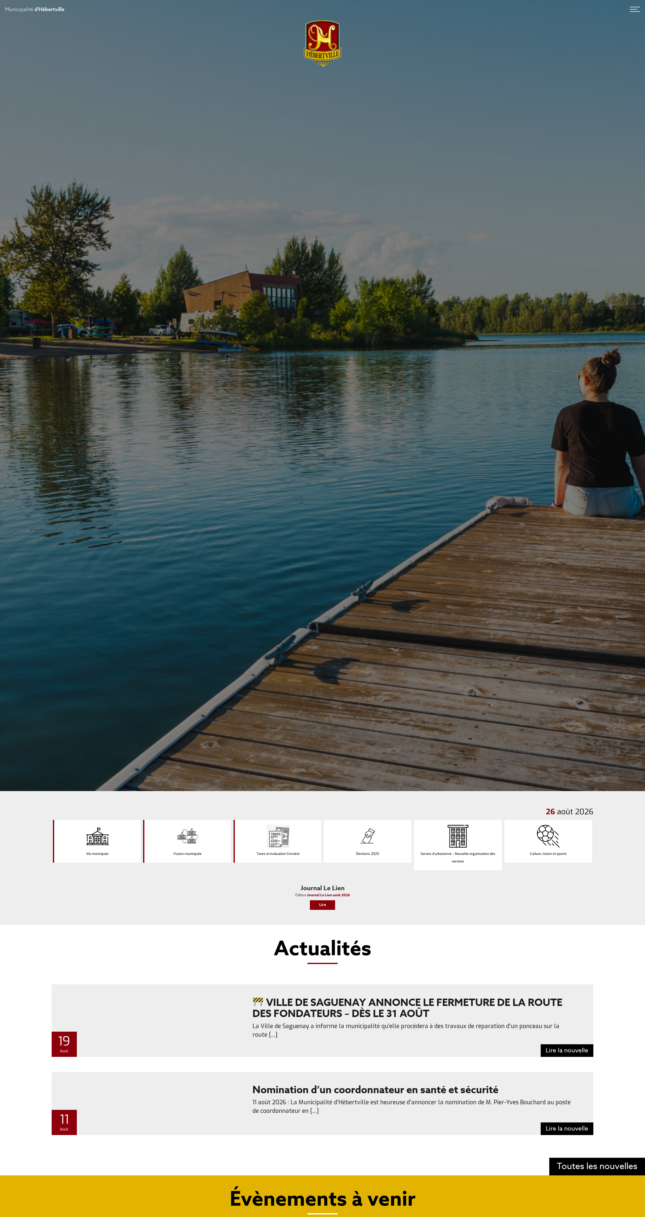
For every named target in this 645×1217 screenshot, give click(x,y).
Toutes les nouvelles (597, 1166)
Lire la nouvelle (567, 1050)
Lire (322, 905)
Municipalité (34, 9)
